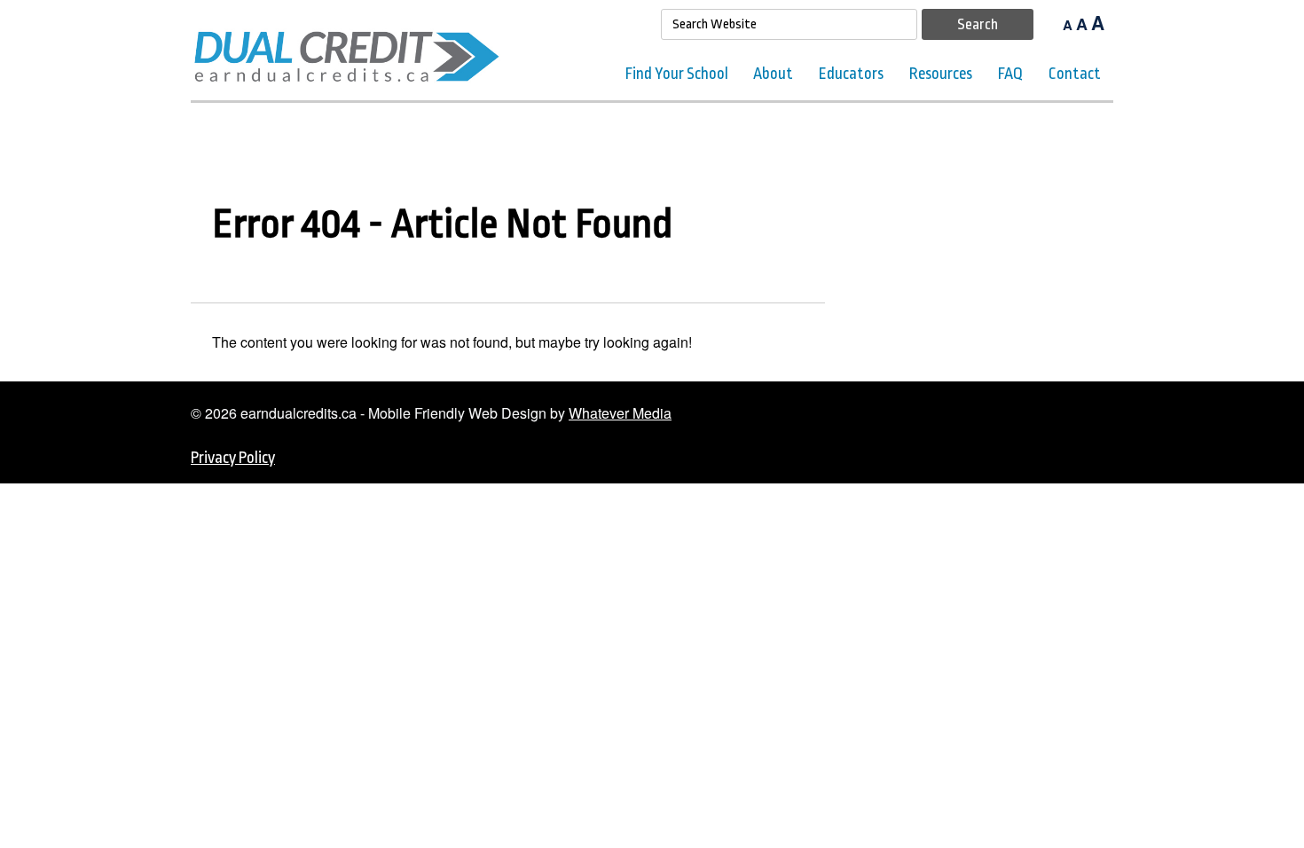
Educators (851, 73)
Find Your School (676, 73)
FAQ (1010, 73)
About (773, 73)
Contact (1075, 73)
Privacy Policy (233, 458)
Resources (940, 73)
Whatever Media (620, 413)
